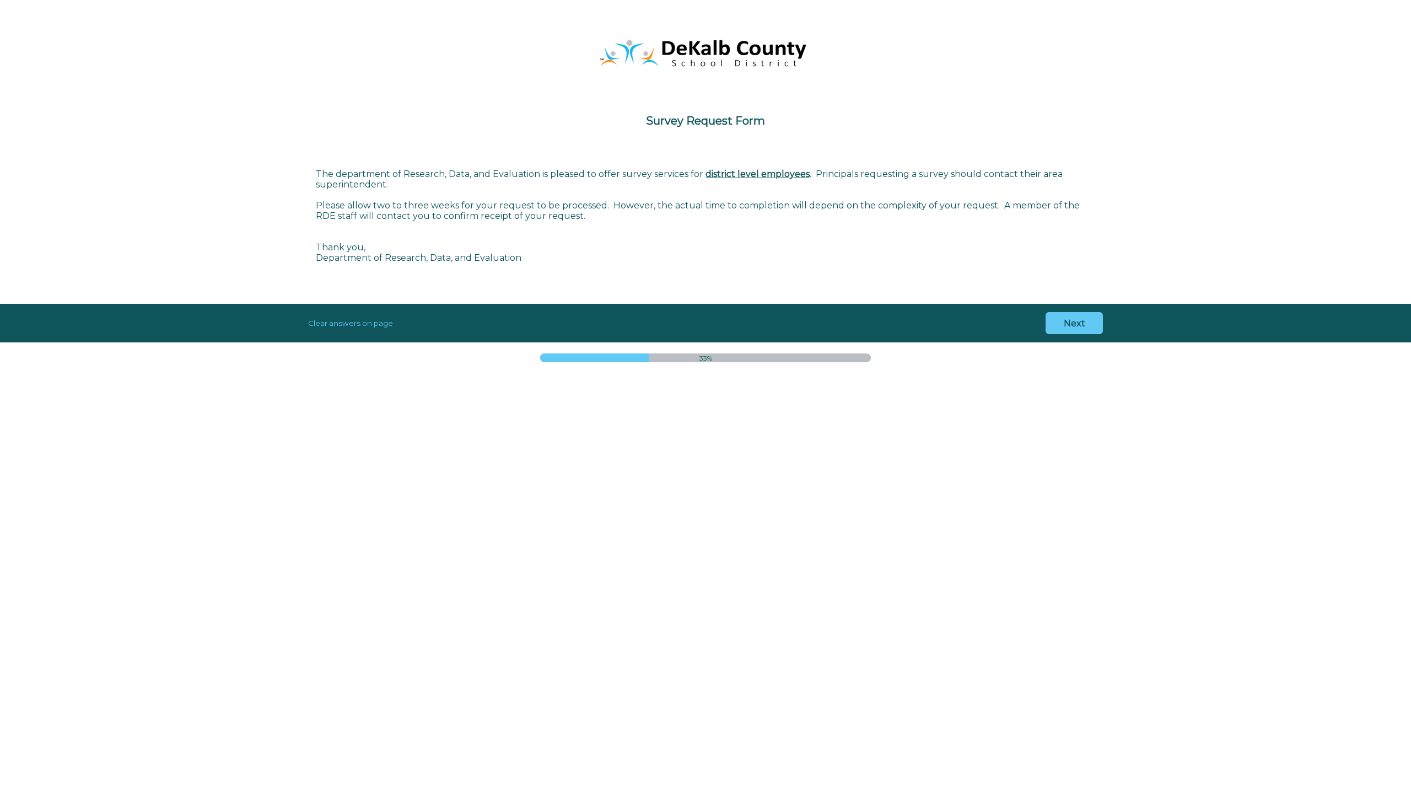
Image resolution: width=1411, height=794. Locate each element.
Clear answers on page (350, 323)
